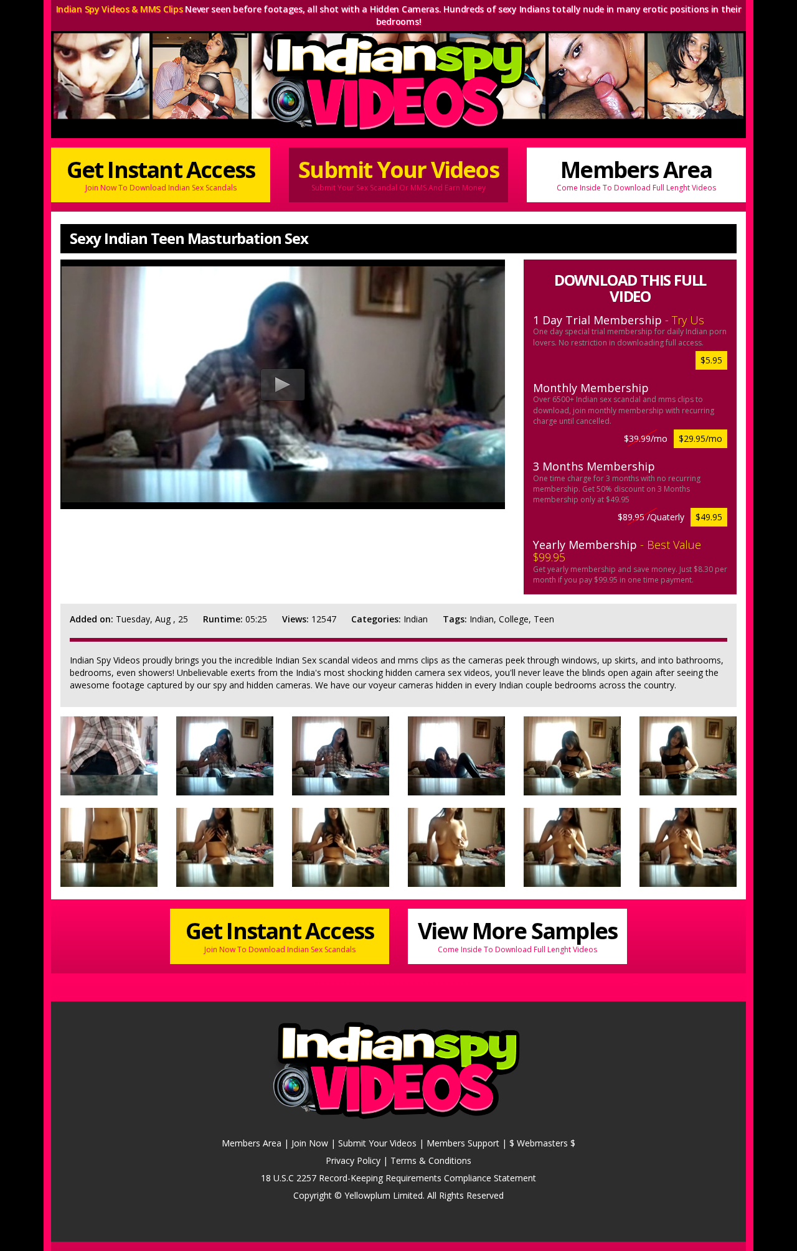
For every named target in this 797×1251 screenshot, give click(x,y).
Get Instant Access (161, 173)
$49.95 (709, 517)
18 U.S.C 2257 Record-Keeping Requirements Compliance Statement (398, 1178)
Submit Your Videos (398, 173)
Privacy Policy (353, 1160)
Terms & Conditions (430, 1160)
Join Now (309, 1143)
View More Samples (517, 935)
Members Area (636, 173)
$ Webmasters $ (542, 1143)
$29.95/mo (700, 438)
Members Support (463, 1143)
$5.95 (711, 360)
